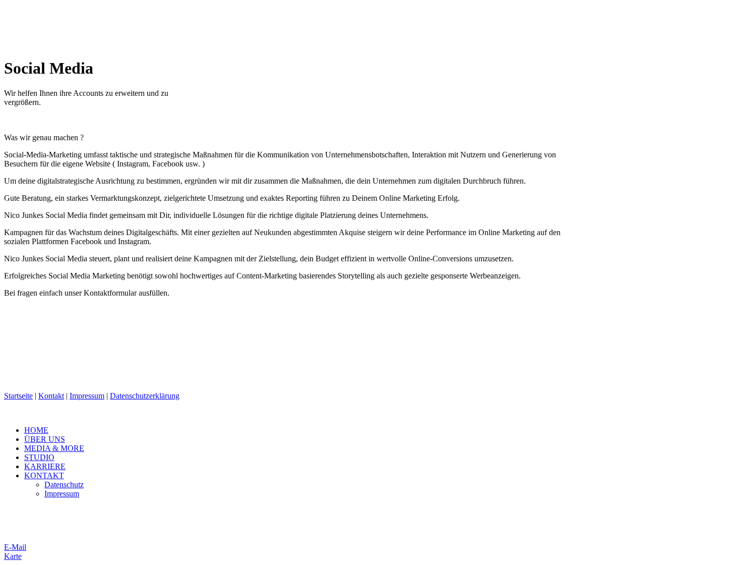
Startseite (18, 395)
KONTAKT (44, 475)
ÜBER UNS (44, 439)
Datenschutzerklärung (144, 395)
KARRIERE (45, 466)
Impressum (87, 395)
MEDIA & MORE (54, 448)
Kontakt (51, 395)
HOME (36, 430)
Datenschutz (64, 484)
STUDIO (39, 457)
